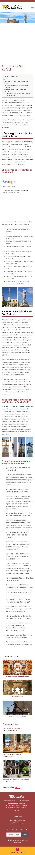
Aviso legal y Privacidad (17, 821)
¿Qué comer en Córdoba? (12, 754)
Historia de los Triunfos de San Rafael (15, 91)
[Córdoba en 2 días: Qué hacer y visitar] (17, 769)
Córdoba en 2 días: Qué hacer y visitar (16, 779)
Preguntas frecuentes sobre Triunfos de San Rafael (18, 94)
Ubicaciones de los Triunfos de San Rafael (17, 86)
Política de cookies (17, 823)
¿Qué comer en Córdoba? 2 (12, 729)
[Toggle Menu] (32, 8)
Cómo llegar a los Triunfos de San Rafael (16, 83)
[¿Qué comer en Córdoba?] (17, 743)
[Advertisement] (17, 41)
